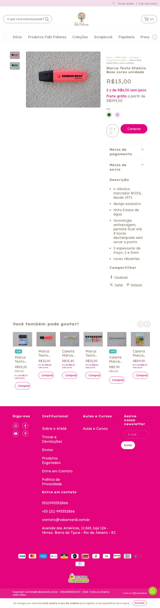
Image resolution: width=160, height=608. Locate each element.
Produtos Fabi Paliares (47, 37)
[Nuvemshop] (135, 593)
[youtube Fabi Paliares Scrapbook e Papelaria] (16, 433)
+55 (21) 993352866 (58, 511)
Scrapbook (103, 37)
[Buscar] (47, 19)
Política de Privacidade (52, 481)
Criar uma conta (147, 3)
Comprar (47, 375)
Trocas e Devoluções (52, 439)
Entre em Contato (57, 471)
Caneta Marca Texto (116, 60)
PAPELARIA (121, 57)
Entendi (140, 603)
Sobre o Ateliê (54, 428)
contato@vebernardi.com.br (66, 519)
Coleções (80, 37)
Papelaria (126, 37)
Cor (108, 109)
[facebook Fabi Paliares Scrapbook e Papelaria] (25, 426)
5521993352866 (55, 503)
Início (17, 37)
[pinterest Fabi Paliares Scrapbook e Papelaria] (25, 433)
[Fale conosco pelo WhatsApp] (152, 591)
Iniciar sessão (126, 3)
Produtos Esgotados (51, 460)
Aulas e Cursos (95, 428)
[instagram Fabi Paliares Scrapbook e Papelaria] (16, 426)
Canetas (134, 57)
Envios (47, 450)
